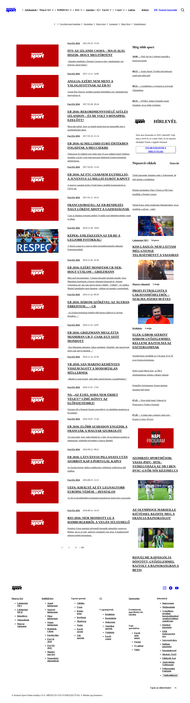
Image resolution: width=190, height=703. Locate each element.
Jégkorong (110, 622)
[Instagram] (164, 588)
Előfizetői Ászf (169, 658)
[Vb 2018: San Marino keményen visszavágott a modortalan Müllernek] (37, 379)
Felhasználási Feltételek (168, 669)
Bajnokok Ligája (52, 630)
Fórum (137, 642)
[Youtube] (176, 588)
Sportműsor (88, 24)
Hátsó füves (125, 24)
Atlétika (80, 603)
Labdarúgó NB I (140, 240)
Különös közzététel (167, 645)
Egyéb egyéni (80, 630)
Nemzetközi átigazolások (53, 659)
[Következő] (76, 547)
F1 (98, 10)
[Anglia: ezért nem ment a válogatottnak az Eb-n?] (37, 96)
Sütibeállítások (170, 675)
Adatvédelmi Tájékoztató (168, 663)
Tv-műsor (139, 646)
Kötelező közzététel (167, 626)
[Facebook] (170, 588)
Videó (137, 649)
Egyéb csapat (108, 637)
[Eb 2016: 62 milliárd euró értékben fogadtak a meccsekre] (37, 158)
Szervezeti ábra (169, 640)
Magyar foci (17, 598)
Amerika (90, 10)
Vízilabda (109, 632)
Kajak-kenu (80, 612)
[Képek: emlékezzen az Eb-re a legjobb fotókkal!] (37, 252)
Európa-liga (53, 635)
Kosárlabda (110, 618)
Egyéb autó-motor (137, 635)
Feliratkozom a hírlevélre (155, 150)
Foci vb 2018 (50, 640)
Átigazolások (23, 620)
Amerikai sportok (109, 627)
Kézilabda (137, 328)
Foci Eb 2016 (73, 43)
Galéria (131, 10)
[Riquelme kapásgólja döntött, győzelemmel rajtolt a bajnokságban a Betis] (156, 547)
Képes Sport (101, 24)
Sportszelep (134, 598)
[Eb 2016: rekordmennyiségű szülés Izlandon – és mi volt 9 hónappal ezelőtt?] (37, 127)
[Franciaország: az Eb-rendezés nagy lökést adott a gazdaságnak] (37, 220)
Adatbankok (31, 10)
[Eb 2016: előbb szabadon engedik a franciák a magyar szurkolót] (37, 441)
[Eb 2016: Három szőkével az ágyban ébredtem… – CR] (37, 317)
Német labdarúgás (52, 623)
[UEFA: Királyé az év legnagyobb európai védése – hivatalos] (37, 502)
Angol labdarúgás (52, 604)
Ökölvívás (81, 621)
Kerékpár (81, 617)
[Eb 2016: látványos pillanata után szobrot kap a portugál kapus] (37, 472)
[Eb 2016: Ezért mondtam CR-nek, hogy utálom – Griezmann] (37, 282)
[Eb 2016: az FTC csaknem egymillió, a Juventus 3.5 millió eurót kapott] (37, 189)
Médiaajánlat (168, 607)
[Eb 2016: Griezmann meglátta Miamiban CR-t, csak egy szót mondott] (37, 347)
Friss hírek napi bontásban (70, 24)
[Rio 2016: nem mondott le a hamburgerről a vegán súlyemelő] (37, 533)
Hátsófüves (22, 616)
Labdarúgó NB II (22, 610)
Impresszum (168, 603)
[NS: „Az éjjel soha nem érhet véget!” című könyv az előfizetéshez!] (37, 410)
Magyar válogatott (141, 284)
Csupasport (113, 24)
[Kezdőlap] (11, 10)
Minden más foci (51, 653)
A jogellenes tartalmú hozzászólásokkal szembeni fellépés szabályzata (170, 616)
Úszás (79, 607)
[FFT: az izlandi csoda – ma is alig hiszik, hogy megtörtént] (37, 66)
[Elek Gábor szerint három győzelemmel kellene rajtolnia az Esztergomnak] (156, 323)
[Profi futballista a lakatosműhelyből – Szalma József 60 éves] (156, 279)
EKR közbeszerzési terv (168, 634)
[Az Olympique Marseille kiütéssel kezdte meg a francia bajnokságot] (156, 499)
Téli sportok (80, 636)
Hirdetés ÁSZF (169, 654)
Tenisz (80, 625)
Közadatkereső (169, 650)
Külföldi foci (47, 598)
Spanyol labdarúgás (52, 610)
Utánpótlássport (140, 24)
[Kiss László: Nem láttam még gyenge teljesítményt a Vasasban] (156, 235)
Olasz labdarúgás (52, 617)
